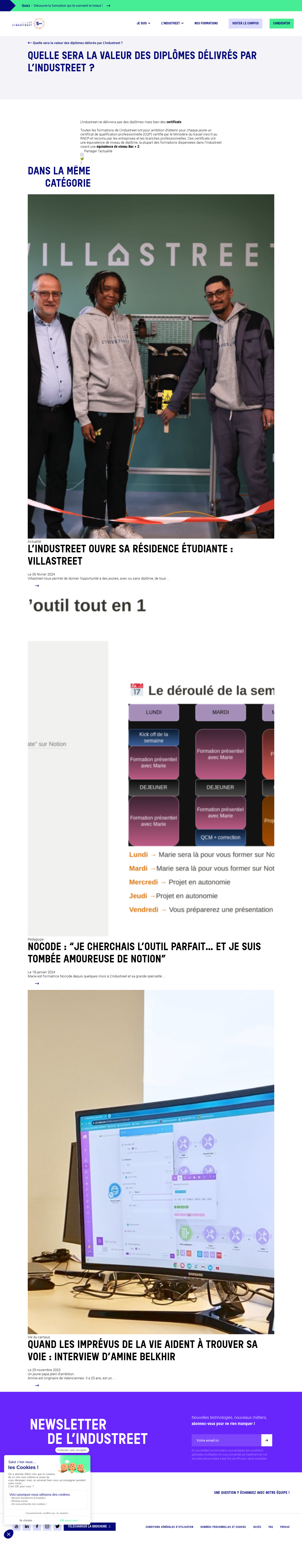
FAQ (271, 1527)
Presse (285, 1527)
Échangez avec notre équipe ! (265, 1493)
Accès (257, 1527)
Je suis (142, 23)
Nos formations (206, 23)
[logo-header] (28, 23)
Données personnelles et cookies (223, 1527)
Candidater (281, 23)
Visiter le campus (245, 23)
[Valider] (266, 1440)
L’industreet (170, 23)
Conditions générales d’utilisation (169, 1527)
